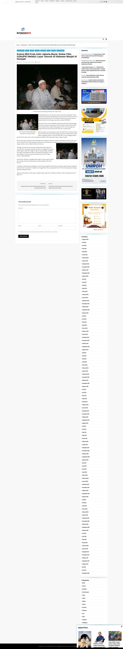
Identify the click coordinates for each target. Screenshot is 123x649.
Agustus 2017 (85, 564)
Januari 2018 (85, 548)
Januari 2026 (85, 261)
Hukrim (62, 1)
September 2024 (86, 309)
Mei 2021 (84, 432)
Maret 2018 (84, 542)
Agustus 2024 (85, 313)
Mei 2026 (84, 248)
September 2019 (85, 493)
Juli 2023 (84, 352)
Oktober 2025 (85, 270)
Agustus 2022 (85, 386)
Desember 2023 (85, 337)
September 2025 (86, 273)
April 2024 (84, 325)
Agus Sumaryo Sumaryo (87, 67)
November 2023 (85, 340)
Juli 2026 (84, 242)
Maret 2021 (84, 438)
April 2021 (84, 435)
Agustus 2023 (85, 349)
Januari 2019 (85, 515)
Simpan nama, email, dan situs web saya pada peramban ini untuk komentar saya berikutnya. (39, 231)
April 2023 (84, 362)
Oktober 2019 (85, 490)
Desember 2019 (85, 484)
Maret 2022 (84, 401)
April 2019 (84, 506)
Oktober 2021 (85, 417)
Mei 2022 (84, 395)
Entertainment (68, 1)
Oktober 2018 (85, 524)
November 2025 (85, 267)
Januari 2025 (85, 297)
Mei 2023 (84, 359)
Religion (58, 1)
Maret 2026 (85, 254)
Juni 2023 (84, 355)
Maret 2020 (85, 475)
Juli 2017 (84, 567)
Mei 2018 (84, 539)
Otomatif (84, 619)
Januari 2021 (85, 444)
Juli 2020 (84, 463)
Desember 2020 (85, 447)
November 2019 (85, 487)
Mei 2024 (84, 322)
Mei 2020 (84, 469)
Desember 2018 (85, 518)
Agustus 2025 (85, 276)
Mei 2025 (84, 285)
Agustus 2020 (85, 460)
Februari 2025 (85, 294)
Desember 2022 (85, 374)
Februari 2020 (85, 478)
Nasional (37, 1)
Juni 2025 (84, 282)
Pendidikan (52, 1)
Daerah (84, 586)
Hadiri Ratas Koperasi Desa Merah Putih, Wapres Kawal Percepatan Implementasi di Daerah (93, 62)
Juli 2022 (84, 389)
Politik (46, 1)
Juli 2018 (84, 533)
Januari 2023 (85, 371)
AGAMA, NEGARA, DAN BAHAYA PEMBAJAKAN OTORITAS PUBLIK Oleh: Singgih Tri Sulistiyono (92, 81)
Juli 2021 (84, 426)
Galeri (83, 595)
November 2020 (85, 450)
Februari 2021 (85, 441)
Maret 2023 (84, 365)
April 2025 (84, 288)
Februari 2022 (85, 404)
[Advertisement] (61, 17)
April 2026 (84, 251)
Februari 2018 (85, 545)
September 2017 (85, 561)
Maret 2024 (85, 328)
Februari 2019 (85, 512)
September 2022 (85, 383)
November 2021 (85, 414)
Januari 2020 (85, 481)
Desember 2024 (85, 300)
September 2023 (85, 346)
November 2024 (85, 303)
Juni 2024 (84, 319)
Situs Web (60, 225)
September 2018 (85, 527)
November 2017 (85, 555)
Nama (20, 225)
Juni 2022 (84, 392)
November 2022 (85, 377)
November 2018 (85, 521)
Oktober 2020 (85, 453)
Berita (74, 1)
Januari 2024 (85, 334)
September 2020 (86, 457)
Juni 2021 (84, 429)
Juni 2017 (84, 570)
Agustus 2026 (85, 239)
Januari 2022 (85, 408)
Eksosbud (84, 589)
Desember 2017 (85, 551)
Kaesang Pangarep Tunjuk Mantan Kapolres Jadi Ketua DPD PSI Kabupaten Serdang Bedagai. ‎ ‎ (93, 55)
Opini (36, 2)
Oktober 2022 (85, 380)
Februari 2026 (85, 257)
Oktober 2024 (85, 306)
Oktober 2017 (85, 558)
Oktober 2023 (85, 343)
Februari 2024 (85, 331)
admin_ (20, 62)
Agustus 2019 (85, 496)
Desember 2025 (85, 264)
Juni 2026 (84, 245)
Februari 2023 (85, 368)
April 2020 (84, 472)
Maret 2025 (84, 291)
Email (39, 225)
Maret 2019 (84, 509)
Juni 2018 (84, 536)
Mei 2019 (84, 502)
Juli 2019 (84, 499)
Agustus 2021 (85, 423)
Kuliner (83, 604)
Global (42, 1)
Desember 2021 (85, 411)
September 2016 (85, 573)
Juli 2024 (84, 316)
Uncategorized (60, 50)
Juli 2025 (84, 279)
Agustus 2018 (85, 530)
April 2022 (84, 398)
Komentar (20, 208)
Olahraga (84, 610)
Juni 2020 (84, 466)
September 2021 (85, 420)
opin (83, 613)
